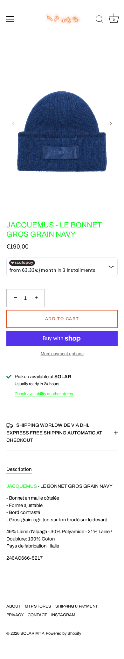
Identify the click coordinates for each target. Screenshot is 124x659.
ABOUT (13, 606)
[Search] (100, 20)
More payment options (62, 353)
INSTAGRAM (63, 615)
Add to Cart (62, 319)
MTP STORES (38, 606)
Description (19, 469)
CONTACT (37, 615)
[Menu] (10, 19)
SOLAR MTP (32, 633)
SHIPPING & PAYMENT (76, 606)
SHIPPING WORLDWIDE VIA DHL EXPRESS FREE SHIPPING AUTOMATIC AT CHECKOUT (54, 433)
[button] (13, 124)
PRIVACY (15, 615)
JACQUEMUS (21, 486)
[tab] (22, 469)
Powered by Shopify (63, 633)
